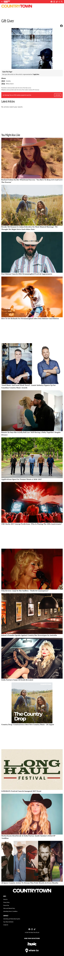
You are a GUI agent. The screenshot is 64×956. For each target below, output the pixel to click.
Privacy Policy (6, 902)
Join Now (57, 95)
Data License (28, 88)
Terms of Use (6, 905)
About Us (5, 899)
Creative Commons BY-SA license (31, 90)
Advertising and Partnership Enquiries (11, 918)
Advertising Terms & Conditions (10, 911)
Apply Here (36, 74)
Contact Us (5, 924)
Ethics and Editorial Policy (9, 908)
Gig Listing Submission (8, 921)
